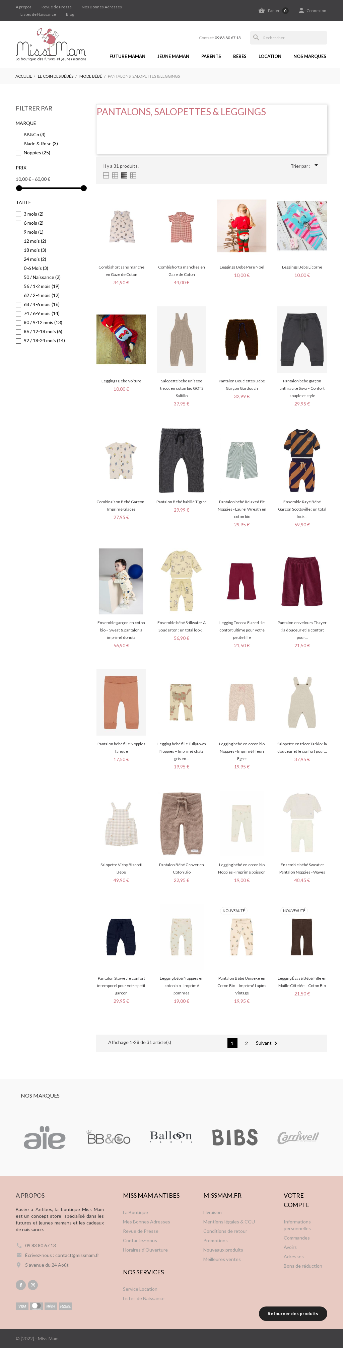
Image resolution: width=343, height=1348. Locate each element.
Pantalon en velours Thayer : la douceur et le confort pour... (302, 630)
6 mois (34, 223)
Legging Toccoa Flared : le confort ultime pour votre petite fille (242, 630)
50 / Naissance (42, 277)
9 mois (34, 232)
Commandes (297, 1238)
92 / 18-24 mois (44, 340)
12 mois (35, 241)
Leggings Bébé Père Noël (242, 267)
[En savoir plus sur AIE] (44, 1138)
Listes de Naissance (38, 14)
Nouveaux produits (223, 1250)
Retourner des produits (293, 1313)
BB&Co (35, 134)
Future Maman (127, 56)
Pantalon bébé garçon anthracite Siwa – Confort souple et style (302, 388)
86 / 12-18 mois (43, 331)
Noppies (37, 152)
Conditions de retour (225, 1231)
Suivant (268, 1043)
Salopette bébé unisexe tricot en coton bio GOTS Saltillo (181, 388)
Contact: (220, 37)
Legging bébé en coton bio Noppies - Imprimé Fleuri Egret (242, 751)
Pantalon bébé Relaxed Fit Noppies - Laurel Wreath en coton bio (242, 509)
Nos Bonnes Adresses (102, 6)
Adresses (294, 1256)
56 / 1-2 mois (42, 286)
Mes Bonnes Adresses (146, 1221)
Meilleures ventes (222, 1259)
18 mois (35, 250)
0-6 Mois (36, 268)
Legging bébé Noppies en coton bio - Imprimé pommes (182, 985)
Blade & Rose (41, 143)
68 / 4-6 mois (42, 304)
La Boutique (135, 1212)
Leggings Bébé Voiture (121, 380)
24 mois (35, 259)
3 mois (34, 214)
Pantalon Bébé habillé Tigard (181, 501)
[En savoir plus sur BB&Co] (108, 1138)
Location (270, 56)
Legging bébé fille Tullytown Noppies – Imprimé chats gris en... (181, 751)
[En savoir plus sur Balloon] (171, 1138)
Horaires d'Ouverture (145, 1250)
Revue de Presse (57, 6)
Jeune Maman (173, 56)
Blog (70, 14)
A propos (23, 6)
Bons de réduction (303, 1266)
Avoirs (290, 1247)
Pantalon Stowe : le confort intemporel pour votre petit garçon (121, 985)
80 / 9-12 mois (43, 322)
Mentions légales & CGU (229, 1221)
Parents (211, 56)
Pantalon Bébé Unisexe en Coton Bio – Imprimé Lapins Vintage (241, 985)
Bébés (240, 56)
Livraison (212, 1212)
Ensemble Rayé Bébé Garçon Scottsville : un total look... (302, 509)
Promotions (215, 1240)
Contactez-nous (140, 1240)
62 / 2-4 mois (42, 295)
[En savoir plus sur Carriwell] (298, 1138)
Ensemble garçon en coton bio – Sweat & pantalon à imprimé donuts (121, 630)
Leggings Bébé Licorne (302, 267)
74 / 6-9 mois (42, 313)
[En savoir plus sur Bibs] (235, 1138)
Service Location (140, 1289)
